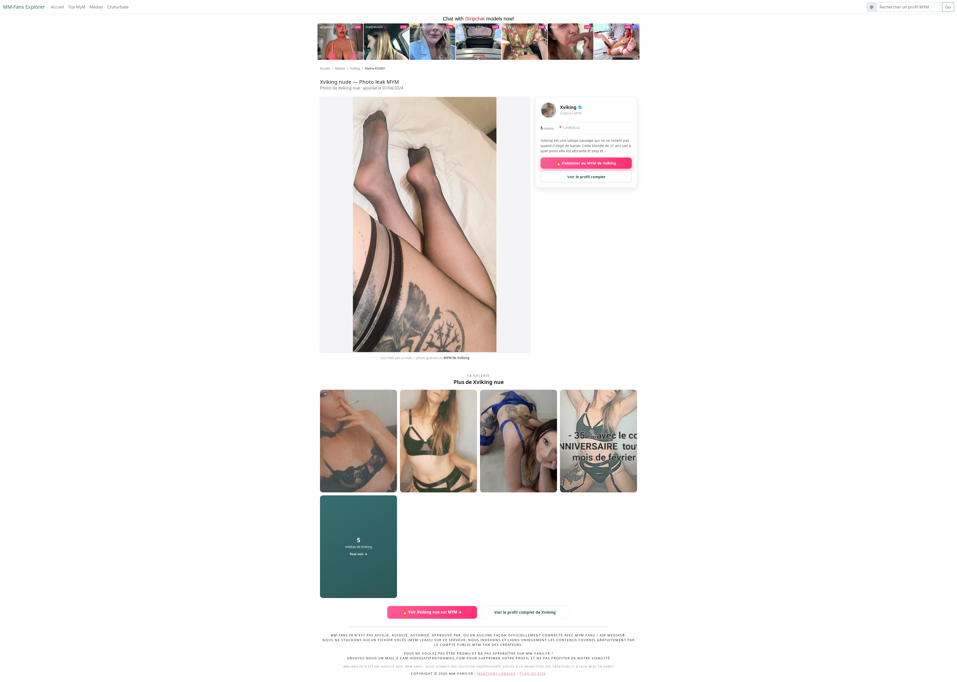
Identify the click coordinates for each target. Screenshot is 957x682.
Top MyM (76, 7)
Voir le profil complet (586, 176)
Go (948, 7)
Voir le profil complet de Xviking (525, 612)
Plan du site (533, 673)
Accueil (57, 7)
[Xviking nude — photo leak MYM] (358, 441)
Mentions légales (496, 673)
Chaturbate (118, 7)
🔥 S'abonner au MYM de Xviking (586, 162)
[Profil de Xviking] (549, 110)
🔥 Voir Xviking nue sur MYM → (432, 611)
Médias (96, 7)
